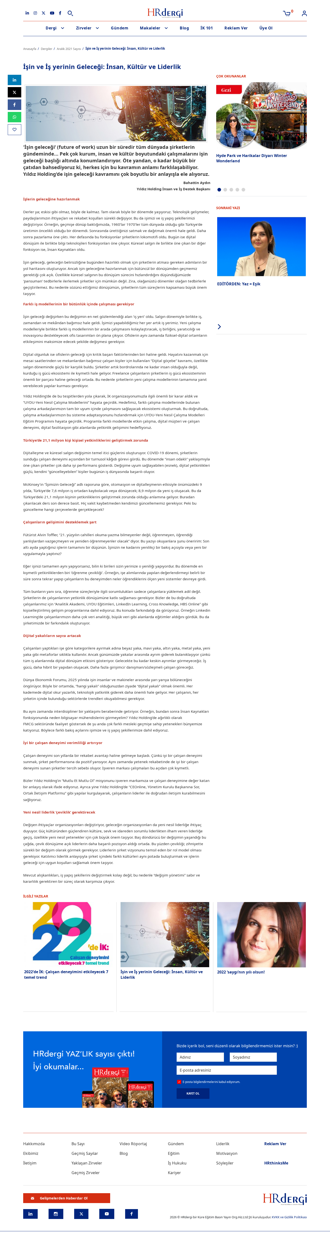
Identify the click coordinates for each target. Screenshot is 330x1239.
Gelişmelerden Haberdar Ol (63, 1198)
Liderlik (223, 1143)
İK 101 (207, 28)
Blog (184, 28)
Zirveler (84, 28)
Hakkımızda (34, 1143)
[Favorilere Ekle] (14, 129)
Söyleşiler (225, 1163)
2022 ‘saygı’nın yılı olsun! (241, 972)
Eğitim (173, 1153)
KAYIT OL (193, 1093)
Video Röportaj (133, 1143)
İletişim (29, 1163)
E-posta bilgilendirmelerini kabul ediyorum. (211, 1082)
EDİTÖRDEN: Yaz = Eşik (238, 284)
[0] (286, 13)
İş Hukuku (177, 1163)
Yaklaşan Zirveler (87, 1163)
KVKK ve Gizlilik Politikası (289, 1217)
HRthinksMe (276, 1163)
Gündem (119, 28)
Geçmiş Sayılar (85, 1153)
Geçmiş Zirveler (86, 1172)
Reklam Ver (236, 28)
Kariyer (174, 1172)
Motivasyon (226, 1153)
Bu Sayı (78, 1143)
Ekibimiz (30, 1153)
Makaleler (150, 28)
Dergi (51, 28)
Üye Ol (266, 28)
